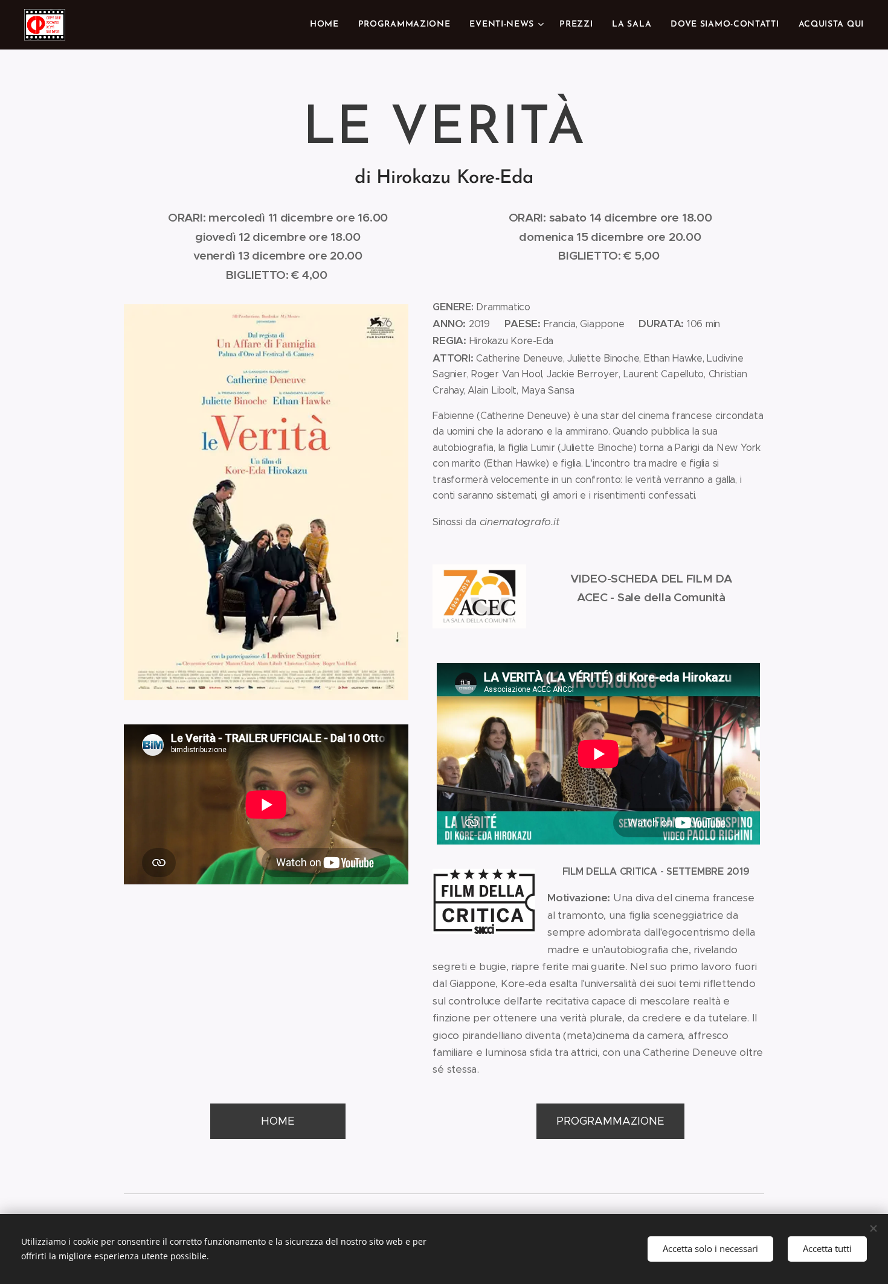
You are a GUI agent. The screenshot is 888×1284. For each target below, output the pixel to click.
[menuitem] (328, 25)
